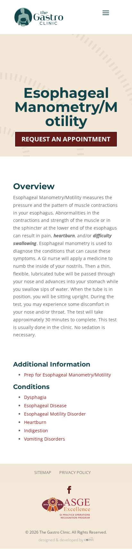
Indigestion (36, 430)
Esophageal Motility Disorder (55, 414)
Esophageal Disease (45, 405)
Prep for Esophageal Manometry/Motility (67, 375)
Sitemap (42, 472)
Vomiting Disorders (44, 439)
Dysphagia (35, 397)
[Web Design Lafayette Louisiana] (89, 540)
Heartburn (35, 422)
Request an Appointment (66, 139)
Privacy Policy (75, 472)
